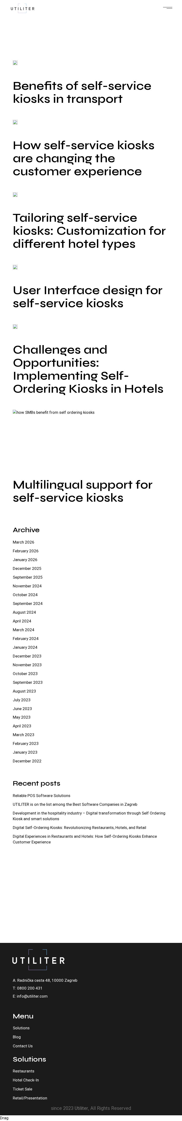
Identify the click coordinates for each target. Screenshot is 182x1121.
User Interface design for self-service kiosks (88, 297)
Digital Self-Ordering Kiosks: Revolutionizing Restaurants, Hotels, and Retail (79, 828)
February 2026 (26, 551)
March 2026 (23, 542)
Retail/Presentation (30, 1098)
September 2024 (28, 604)
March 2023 (23, 735)
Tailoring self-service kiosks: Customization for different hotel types (89, 231)
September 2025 (28, 577)
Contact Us (23, 1046)
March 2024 (23, 630)
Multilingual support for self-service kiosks (83, 491)
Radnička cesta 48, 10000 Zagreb (47, 980)
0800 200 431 (30, 988)
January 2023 (25, 752)
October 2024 (25, 595)
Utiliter (81, 1108)
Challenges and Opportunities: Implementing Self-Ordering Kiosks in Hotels (88, 369)
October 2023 (25, 674)
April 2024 (22, 621)
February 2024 (26, 639)
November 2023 (27, 665)
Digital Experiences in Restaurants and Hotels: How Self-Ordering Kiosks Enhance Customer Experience (85, 839)
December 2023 (27, 656)
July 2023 (22, 700)
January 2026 (25, 560)
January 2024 (25, 647)
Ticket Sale (22, 1089)
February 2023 (26, 744)
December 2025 (27, 569)
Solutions (21, 1028)
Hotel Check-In (26, 1080)
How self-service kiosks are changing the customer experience (84, 158)
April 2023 (22, 726)
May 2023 (22, 717)
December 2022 (27, 761)
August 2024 (24, 612)
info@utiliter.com (32, 996)
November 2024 (27, 586)
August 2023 (24, 691)
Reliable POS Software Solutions (41, 796)
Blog (17, 1037)
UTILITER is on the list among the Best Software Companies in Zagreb (75, 804)
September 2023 (28, 682)
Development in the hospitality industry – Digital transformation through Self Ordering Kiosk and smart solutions (89, 816)
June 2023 (22, 709)
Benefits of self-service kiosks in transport (82, 92)
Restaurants (23, 1071)
